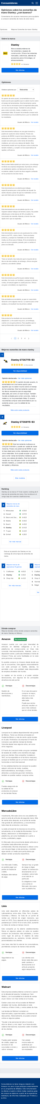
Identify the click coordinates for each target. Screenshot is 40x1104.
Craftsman (10, 571)
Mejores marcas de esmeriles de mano (13, 505)
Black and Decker (12, 517)
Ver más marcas (15, 542)
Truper (8, 531)
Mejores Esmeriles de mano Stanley (24, 29)
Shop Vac (9, 578)
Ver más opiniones (25, 378)
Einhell (8, 534)
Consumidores (9, 3)
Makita (8, 521)
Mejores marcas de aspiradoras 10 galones (14, 566)
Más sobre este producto (20, 410)
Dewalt (8, 514)
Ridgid (36, 585)
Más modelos (20, 478)
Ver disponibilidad (20, 371)
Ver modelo (34, 122)
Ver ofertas (20, 70)
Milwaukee (10, 511)
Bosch (8, 524)
